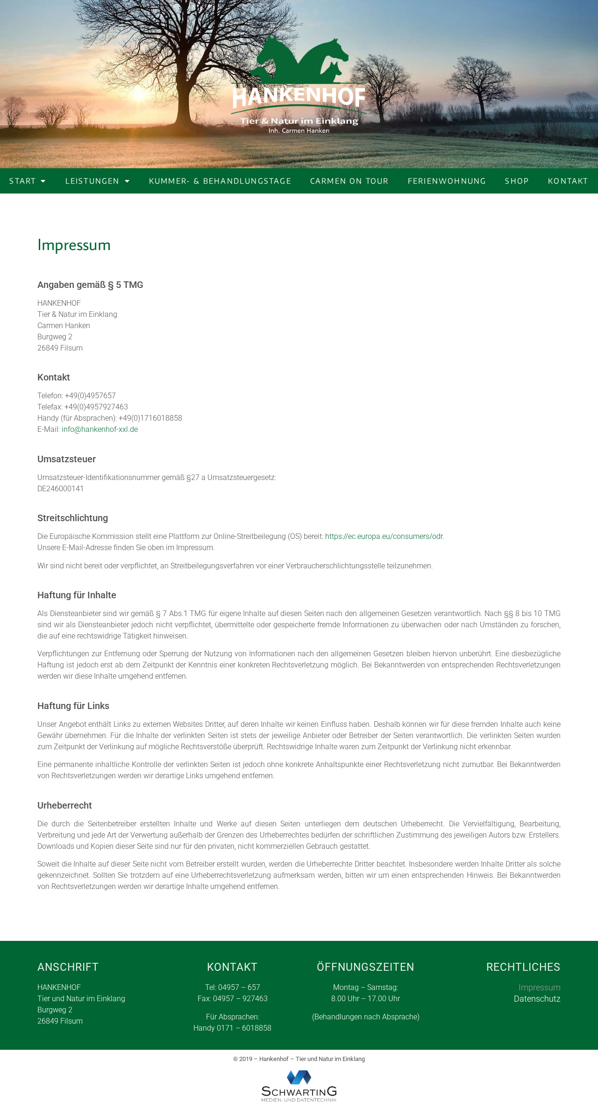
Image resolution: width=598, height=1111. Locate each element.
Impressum (540, 987)
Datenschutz (537, 998)
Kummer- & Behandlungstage (220, 181)
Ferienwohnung (447, 181)
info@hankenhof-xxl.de (100, 429)
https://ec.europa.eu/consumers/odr (383, 536)
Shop (517, 181)
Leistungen (92, 181)
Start (22, 181)
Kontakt (568, 181)
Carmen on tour (349, 181)
